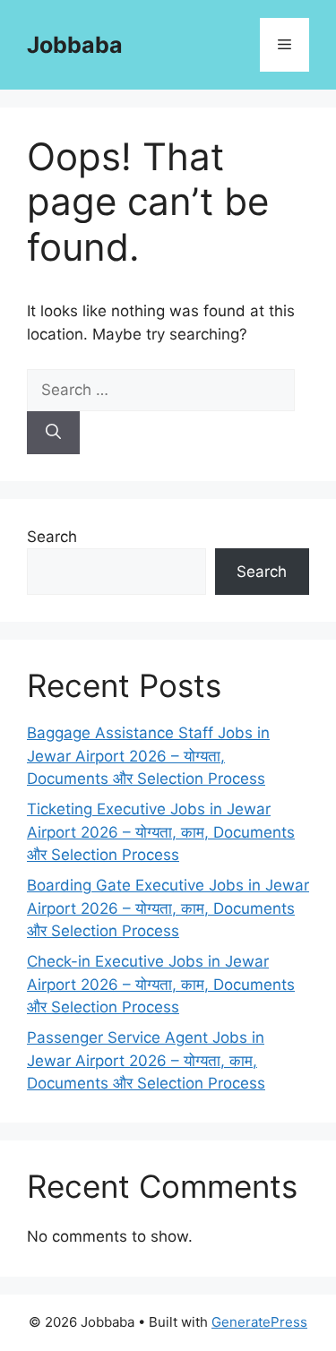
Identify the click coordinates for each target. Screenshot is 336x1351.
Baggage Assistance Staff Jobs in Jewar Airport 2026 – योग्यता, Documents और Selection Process (148, 755)
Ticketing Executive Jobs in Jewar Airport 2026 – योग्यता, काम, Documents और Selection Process (161, 832)
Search (52, 537)
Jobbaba (75, 44)
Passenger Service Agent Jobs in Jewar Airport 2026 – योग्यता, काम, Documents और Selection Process (146, 1060)
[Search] (53, 432)
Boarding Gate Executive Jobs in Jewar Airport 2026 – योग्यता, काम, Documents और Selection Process (168, 908)
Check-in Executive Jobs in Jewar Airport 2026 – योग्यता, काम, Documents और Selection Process (161, 984)
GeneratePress (259, 1321)
